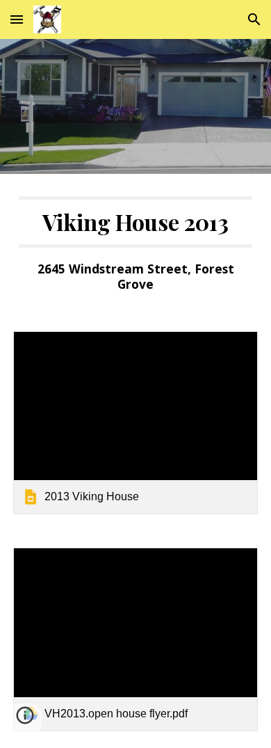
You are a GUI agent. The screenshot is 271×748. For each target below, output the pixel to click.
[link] (135, 423)
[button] (16, 19)
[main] (135, 244)
